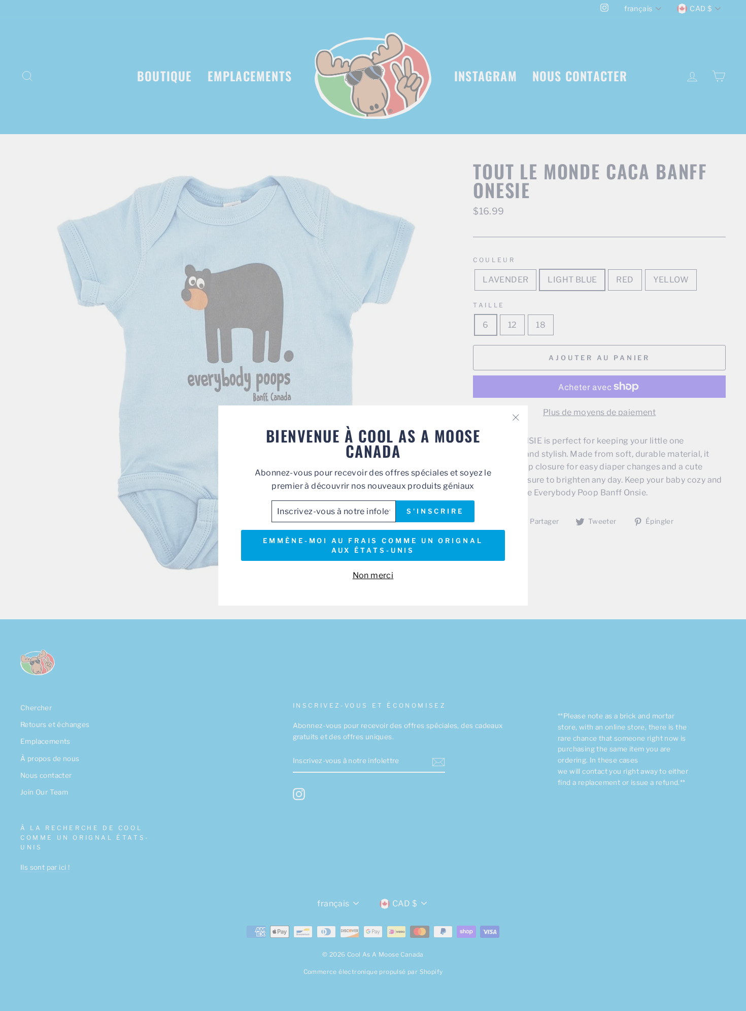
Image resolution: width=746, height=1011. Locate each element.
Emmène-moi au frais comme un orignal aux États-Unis (373, 545)
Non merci (373, 575)
